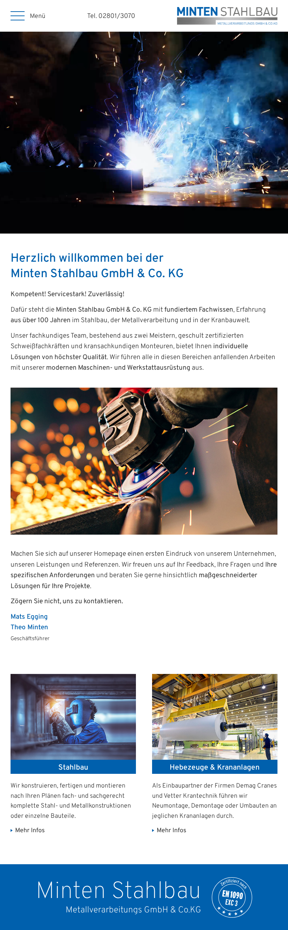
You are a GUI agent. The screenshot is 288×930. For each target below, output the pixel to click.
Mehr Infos (30, 831)
